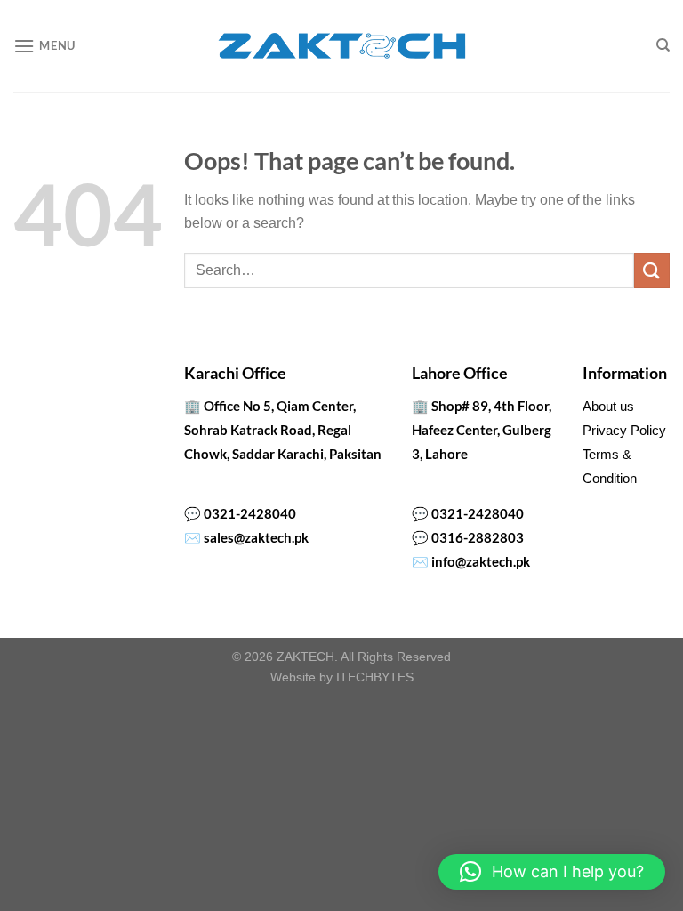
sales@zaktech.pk (256, 537)
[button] (551, 872)
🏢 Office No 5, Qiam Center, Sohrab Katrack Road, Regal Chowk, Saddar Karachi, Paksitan (283, 430)
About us (608, 406)
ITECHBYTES (375, 677)
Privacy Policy (624, 430)
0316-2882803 (477, 537)
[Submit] (652, 270)
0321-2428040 (250, 513)
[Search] (663, 45)
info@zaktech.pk (480, 561)
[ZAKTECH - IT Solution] (342, 46)
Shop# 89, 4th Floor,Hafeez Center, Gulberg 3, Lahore (481, 430)
